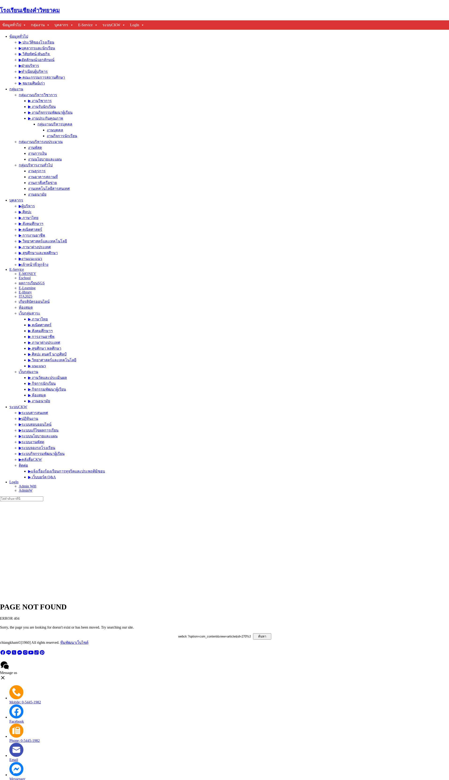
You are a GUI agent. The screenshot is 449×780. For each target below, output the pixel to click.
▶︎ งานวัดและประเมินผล (47, 378)
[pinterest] (42, 654)
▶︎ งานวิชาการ (40, 101)
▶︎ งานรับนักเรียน (42, 107)
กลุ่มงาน (38, 25)
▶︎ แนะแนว (37, 366)
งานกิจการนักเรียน (62, 136)
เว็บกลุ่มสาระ (29, 313)
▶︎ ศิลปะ (25, 212)
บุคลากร (61, 25)
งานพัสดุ (35, 148)
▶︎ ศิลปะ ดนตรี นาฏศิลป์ (47, 354)
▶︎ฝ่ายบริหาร (29, 66)
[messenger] (19, 654)
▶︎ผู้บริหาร (27, 206)
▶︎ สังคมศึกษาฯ (31, 224)
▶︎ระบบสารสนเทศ (33, 413)
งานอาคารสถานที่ (43, 177)
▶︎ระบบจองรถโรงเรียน (37, 448)
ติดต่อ (23, 465)
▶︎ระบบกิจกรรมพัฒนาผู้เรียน (42, 454)
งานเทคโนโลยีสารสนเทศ (49, 188)
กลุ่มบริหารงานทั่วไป (36, 165)
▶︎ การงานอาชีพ (32, 235)
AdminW (26, 490)
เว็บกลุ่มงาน (28, 372)
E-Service (85, 25)
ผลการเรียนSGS (32, 283)
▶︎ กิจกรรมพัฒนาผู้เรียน (47, 389)
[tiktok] (36, 654)
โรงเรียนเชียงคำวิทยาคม (30, 10)
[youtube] (31, 654)
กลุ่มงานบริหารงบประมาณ (41, 142)
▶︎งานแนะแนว (30, 259)
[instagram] (25, 654)
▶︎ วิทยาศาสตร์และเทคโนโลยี (43, 241)
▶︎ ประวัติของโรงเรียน (36, 42)
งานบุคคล (55, 130)
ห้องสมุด (26, 307)
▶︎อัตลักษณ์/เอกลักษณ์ (36, 60)
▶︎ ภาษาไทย (28, 218)
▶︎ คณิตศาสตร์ (30, 229)
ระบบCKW (111, 25)
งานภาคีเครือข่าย (42, 183)
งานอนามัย (37, 194)
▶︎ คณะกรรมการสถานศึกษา (42, 77)
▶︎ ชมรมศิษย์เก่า (32, 83)
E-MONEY (27, 274)
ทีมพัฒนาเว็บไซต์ (74, 643)
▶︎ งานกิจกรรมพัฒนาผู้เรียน (50, 112)
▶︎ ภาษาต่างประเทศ (35, 247)
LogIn (134, 25)
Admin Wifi (27, 486)
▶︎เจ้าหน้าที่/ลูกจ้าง (33, 265)
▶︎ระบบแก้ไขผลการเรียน (38, 430)
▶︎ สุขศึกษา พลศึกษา (44, 348)
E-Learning (27, 288)
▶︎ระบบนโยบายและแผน (38, 436)
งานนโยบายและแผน (45, 159)
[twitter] (14, 654)
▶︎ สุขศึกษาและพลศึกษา (38, 253)
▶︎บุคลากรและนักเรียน (37, 48)
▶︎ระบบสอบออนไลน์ (35, 424)
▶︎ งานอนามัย (39, 401)
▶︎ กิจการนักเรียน (42, 383)
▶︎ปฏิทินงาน (28, 419)
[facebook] (3, 654)
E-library (25, 292)
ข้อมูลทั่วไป (11, 25)
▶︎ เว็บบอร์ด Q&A (42, 477)
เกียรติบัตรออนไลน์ (34, 302)
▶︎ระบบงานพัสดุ (31, 442)
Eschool (25, 278)
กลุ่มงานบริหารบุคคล (54, 124)
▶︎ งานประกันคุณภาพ (45, 118)
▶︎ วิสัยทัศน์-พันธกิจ (35, 54)
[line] (8, 654)
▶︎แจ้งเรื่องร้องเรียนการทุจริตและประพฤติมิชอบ (66, 471)
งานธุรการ (37, 171)
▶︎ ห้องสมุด (37, 395)
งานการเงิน (37, 153)
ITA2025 (25, 296)
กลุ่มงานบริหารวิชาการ (38, 95)
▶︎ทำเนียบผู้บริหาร (33, 71)
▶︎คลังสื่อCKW (30, 459)
